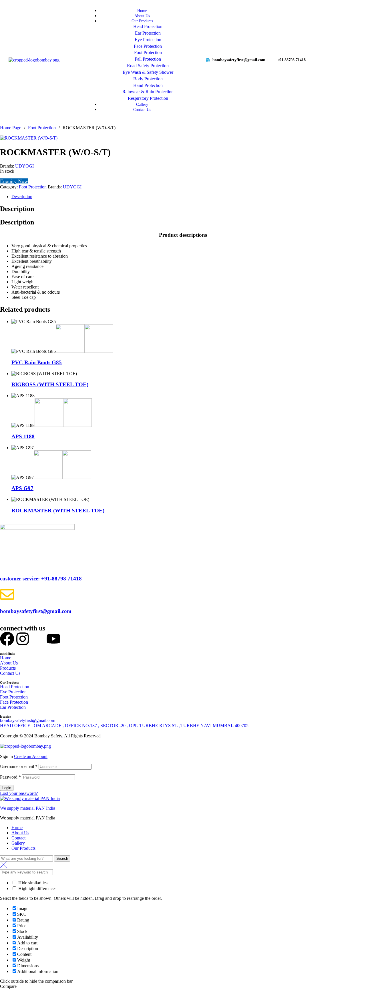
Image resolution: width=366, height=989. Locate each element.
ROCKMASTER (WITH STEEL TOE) (57, 511)
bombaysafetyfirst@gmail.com (35, 611)
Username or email (18, 766)
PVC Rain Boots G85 (36, 362)
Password (10, 777)
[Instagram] (22, 639)
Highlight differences (36, 888)
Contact (18, 837)
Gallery (18, 843)
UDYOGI (24, 166)
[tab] (188, 196)
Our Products (23, 848)
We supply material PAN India (27, 808)
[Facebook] (7, 639)
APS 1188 (23, 436)
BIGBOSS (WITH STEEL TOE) (49, 384)
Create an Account (30, 756)
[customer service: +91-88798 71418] (7, 562)
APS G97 (22, 488)
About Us (20, 832)
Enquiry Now (14, 181)
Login (6, 788)
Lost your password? (19, 793)
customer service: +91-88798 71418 (41, 579)
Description (21, 196)
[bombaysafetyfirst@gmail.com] (7, 594)
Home (17, 827)
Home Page (10, 127)
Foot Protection (42, 127)
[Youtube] (53, 639)
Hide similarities (32, 882)
